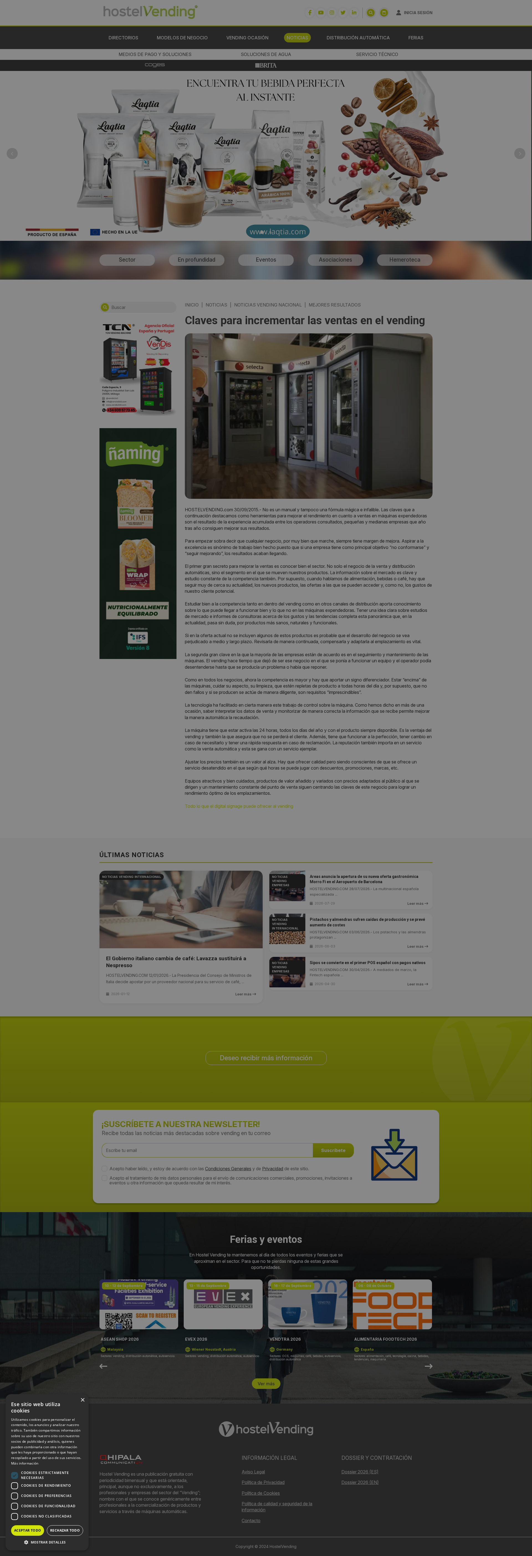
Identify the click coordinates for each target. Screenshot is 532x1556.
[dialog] (266, 778)
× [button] (82, 1400)
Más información (25, 1463)
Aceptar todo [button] (27, 1530)
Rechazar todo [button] (65, 1530)
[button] (47, 1542)
